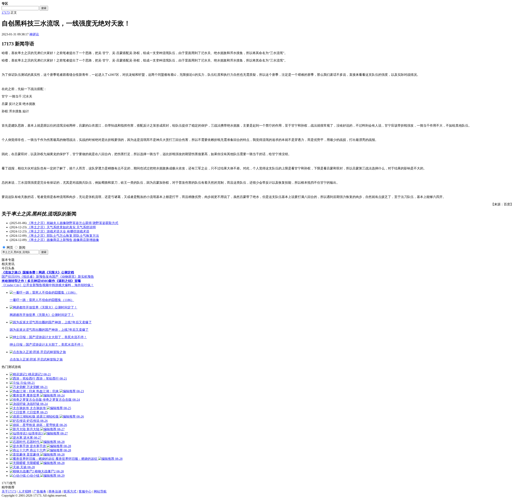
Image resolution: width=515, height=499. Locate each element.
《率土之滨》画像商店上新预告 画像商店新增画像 (63, 240)
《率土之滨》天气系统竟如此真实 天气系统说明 (61, 227)
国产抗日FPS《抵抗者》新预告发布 (27, 276)
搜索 (43, 8)
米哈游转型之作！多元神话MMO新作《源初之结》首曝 (41, 281)
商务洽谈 (54, 491)
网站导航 (100, 491)
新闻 (22, 247)
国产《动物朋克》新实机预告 (73, 276)
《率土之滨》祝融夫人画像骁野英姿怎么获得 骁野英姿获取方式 (72, 223)
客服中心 (85, 491)
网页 (10, 247)
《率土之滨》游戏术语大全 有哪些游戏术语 (58, 231)
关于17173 (9, 491)
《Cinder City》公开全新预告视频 (25, 285)
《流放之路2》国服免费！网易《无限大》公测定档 (38, 272)
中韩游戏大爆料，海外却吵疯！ (71, 285)
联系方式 (70, 491)
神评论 (34, 34)
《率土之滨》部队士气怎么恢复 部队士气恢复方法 (63, 235)
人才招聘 (24, 491)
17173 (6, 12)
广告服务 (39, 491)
